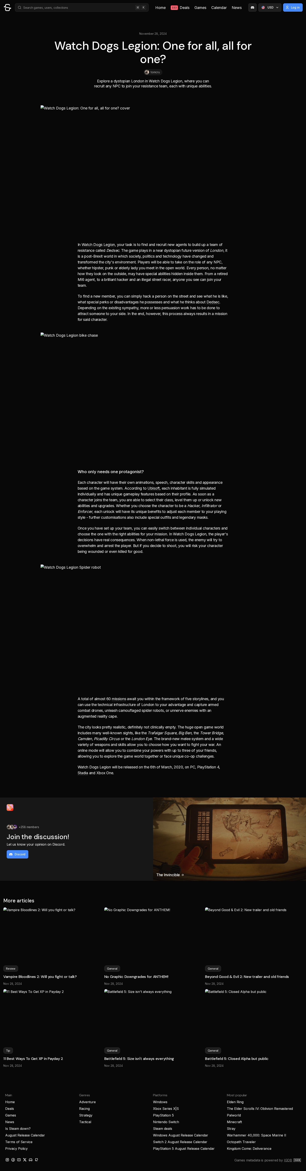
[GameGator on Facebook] (13, 1160)
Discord (20, 854)
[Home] (7, 7)
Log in (295, 7)
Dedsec (212, 302)
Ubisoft (153, 488)
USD (270, 7)
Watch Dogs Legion (98, 244)
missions (119, 699)
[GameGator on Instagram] (7, 1160)
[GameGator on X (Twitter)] (25, 1160)
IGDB (288, 1160)
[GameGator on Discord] (252, 7)
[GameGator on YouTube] (19, 1160)
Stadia (83, 773)
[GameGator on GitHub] (36, 1160)
